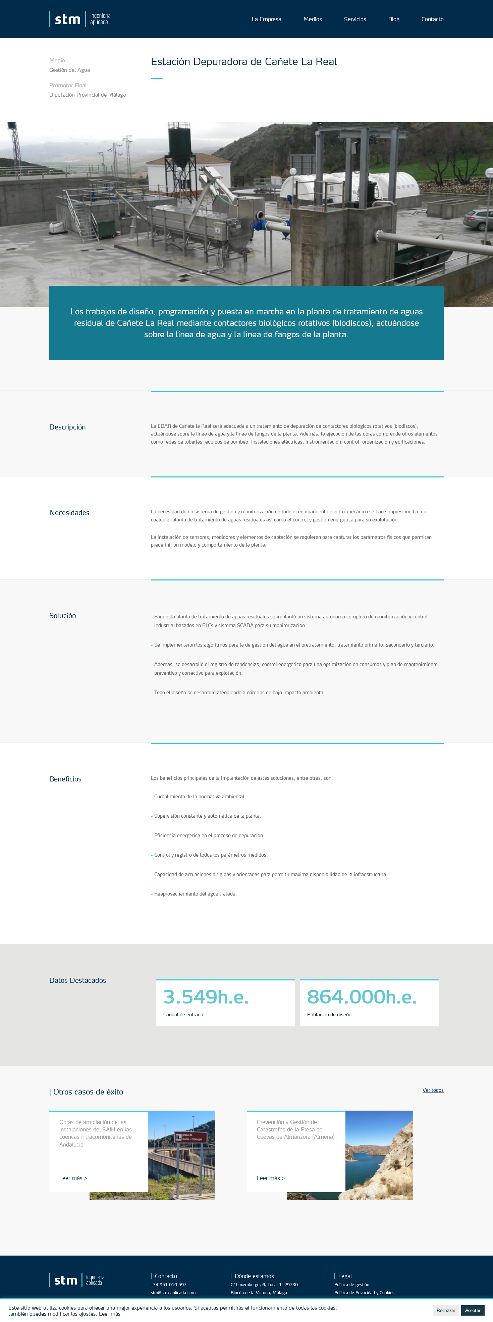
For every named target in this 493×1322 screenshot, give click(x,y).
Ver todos (433, 1090)
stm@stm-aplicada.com (173, 1292)
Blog (393, 19)
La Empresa (266, 19)
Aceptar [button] (473, 1310)
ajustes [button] (87, 1314)
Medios (313, 19)
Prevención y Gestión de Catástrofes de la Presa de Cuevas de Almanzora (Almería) (296, 1129)
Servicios (355, 19)
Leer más (109, 1314)
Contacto (433, 19)
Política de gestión (351, 1284)
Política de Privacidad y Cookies (364, 1292)
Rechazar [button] (446, 1310)
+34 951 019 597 (168, 1284)
